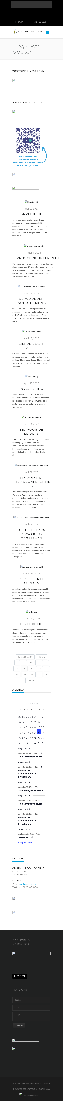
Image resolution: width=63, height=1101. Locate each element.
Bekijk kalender (25, 842)
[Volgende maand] (43, 702)
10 (31, 663)
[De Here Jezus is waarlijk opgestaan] (31, 519)
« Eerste (41, 657)
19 (32, 669)
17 (17, 669)
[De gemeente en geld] (31, 568)
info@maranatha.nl (27, 884)
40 (25, 675)
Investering (31, 388)
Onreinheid (31, 214)
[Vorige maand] (20, 702)
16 (46, 663)
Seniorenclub (25, 837)
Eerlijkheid (31, 624)
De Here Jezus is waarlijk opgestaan (31, 534)
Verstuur (19, 1025)
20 (40, 669)
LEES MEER (20, 976)
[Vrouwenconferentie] (34, 247)
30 (17, 675)
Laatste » (31, 680)
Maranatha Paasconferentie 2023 (33, 482)
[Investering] (31, 378)
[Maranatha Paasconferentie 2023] (31, 467)
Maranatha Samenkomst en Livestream (27, 773)
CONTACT (19, 22)
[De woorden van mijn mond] (31, 288)
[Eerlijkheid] (32, 613)
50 (32, 675)
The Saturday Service (30, 756)
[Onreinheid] (31, 203)
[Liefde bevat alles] (31, 333)
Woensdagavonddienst (31, 790)
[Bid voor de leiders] (31, 419)
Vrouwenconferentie (38, 258)
